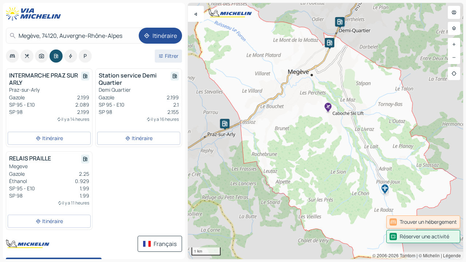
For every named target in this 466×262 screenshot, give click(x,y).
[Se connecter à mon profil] (454, 12)
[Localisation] (454, 73)
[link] (423, 222)
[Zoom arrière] (454, 57)
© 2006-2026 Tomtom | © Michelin (406, 255)
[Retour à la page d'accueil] (35, 14)
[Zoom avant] (454, 44)
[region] (325, 131)
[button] (224, 123)
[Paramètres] (454, 28)
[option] (12, 56)
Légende (452, 255)
